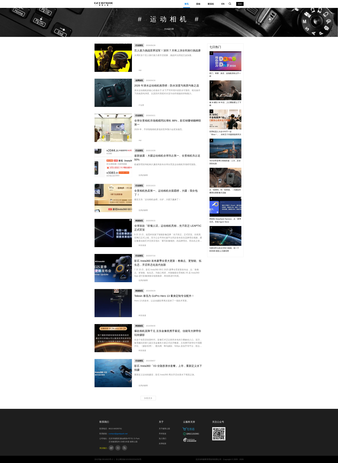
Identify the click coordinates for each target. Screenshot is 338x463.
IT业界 (141, 105)
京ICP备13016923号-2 (103, 459)
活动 (198, 4)
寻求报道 (162, 434)
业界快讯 (139, 80)
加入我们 (162, 438)
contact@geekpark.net (118, 434)
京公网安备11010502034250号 (128, 459)
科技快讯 (139, 221)
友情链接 (162, 443)
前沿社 (211, 4)
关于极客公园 (164, 429)
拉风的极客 (143, 175)
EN (222, 4)
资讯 (186, 4)
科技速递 (142, 245)
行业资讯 (139, 45)
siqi (140, 70)
